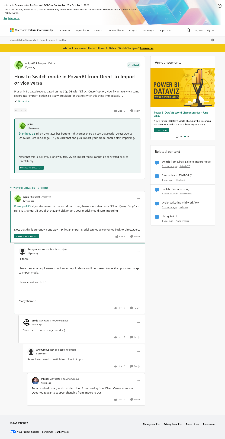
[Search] (189, 30)
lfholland (180, 180)
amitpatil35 (31, 63)
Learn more (146, 48)
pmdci (35, 320)
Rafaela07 (184, 166)
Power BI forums (47, 40)
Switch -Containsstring (175, 189)
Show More (24, 101)
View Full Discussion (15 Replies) (30, 187)
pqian (30, 124)
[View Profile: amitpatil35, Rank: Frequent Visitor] (18, 65)
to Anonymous (60, 320)
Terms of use (192, 424)
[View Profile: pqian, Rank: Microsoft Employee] (17, 198)
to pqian (62, 249)
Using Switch (170, 216)
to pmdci (71, 349)
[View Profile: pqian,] (22, 125)
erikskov (45, 378)
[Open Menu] (212, 40)
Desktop (62, 40)
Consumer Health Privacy (55, 431)
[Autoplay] (177, 136)
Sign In (210, 30)
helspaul (183, 207)
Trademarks (209, 424)
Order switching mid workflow (180, 202)
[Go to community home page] (31, 30)
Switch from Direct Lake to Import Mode (186, 161)
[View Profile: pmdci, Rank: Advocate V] (26, 322)
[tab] (181, 136)
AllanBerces (185, 193)
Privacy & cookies (173, 424)
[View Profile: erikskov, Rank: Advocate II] (35, 380)
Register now (12, 18)
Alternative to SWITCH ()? (177, 175)
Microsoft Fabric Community (23, 40)
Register (198, 30)
